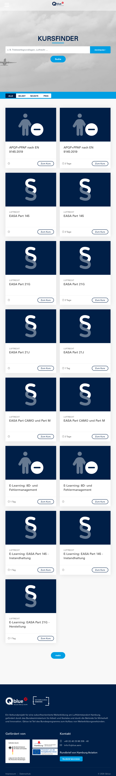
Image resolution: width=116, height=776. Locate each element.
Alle (10, 96)
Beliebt (22, 96)
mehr (58, 655)
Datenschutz (25, 773)
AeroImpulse (100, 50)
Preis (46, 96)
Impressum (10, 773)
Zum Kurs (46, 163)
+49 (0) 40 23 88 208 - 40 (76, 741)
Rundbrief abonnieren (71, 759)
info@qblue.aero (72, 745)
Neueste (34, 96)
